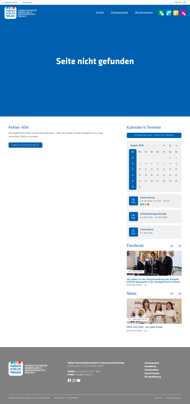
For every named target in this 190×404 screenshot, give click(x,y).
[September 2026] (176, 145)
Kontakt (178, 2)
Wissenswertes (144, 12)
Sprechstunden (152, 373)
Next (179, 246)
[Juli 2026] (164, 145)
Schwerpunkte (119, 12)
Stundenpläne (152, 369)
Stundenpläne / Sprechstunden (154, 135)
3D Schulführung (153, 376)
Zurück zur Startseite (25, 145)
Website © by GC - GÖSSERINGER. (66, 398)
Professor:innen (11, 2)
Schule (100, 12)
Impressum (158, 398)
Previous (172, 246)
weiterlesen (134, 285)
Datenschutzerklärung (173, 398)
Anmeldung (27, 2)
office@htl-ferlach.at (83, 374)
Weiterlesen (134, 331)
